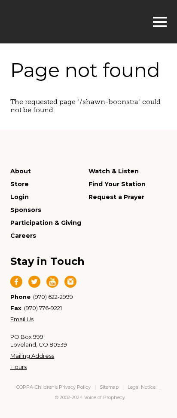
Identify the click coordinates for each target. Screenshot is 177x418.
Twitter (34, 282)
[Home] (54, 21)
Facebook (16, 282)
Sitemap (109, 387)
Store (19, 184)
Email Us (22, 319)
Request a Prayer (116, 197)
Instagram (70, 282)
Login (19, 197)
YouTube (52, 282)
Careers (23, 236)
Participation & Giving (45, 223)
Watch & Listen (113, 171)
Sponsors (25, 210)
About (20, 171)
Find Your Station (117, 184)
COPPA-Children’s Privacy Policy (54, 387)
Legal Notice (142, 387)
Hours (18, 366)
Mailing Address (32, 355)
